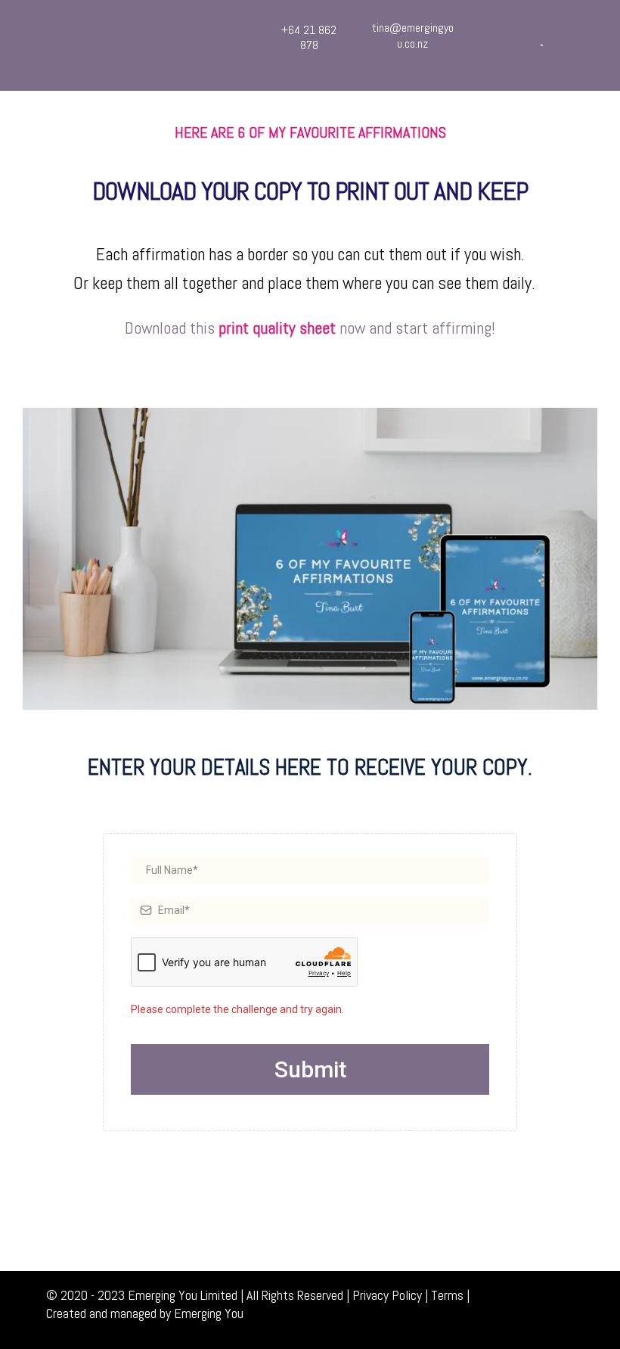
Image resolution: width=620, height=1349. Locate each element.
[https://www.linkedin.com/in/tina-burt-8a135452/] (542, 44)
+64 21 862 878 (308, 38)
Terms (447, 1295)
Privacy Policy (387, 1295)
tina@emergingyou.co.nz (413, 35)
